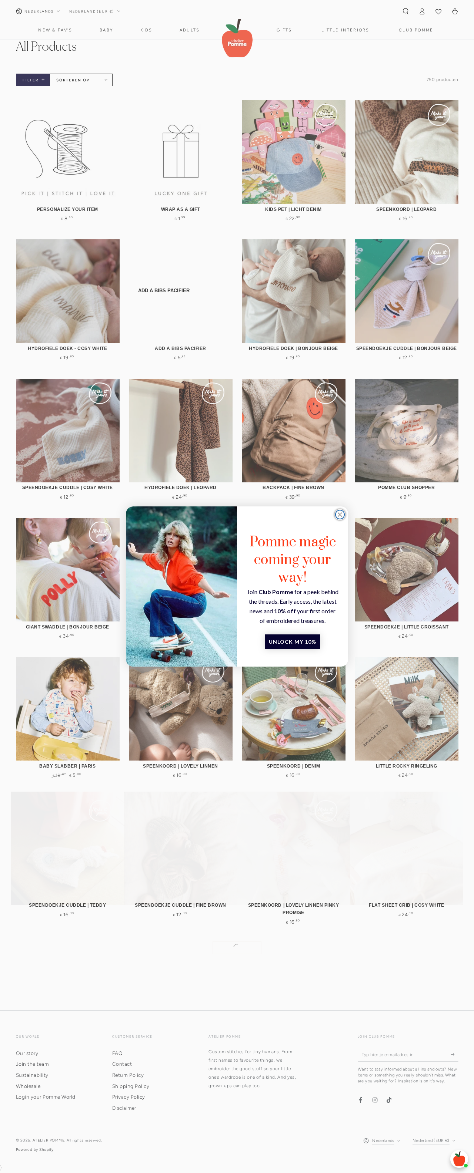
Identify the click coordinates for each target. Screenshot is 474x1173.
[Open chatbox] (459, 1159)
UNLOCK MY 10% (292, 641)
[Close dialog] (340, 514)
